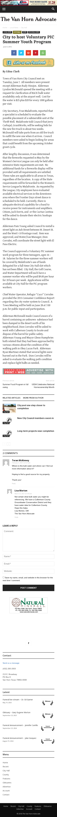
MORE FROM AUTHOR (33, 397)
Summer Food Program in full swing (15, 385)
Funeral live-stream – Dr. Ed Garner (18, 699)
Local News (14, 27)
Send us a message (11, 663)
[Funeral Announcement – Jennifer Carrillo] (47, 728)
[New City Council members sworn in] (9, 420)
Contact (6, 794)
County (6, 774)
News (25, 32)
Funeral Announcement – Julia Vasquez (19, 738)
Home (5, 27)
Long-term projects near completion (35, 431)
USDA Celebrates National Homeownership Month (43, 385)
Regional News (34, 32)
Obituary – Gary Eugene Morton (16, 712)
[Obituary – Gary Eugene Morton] (47, 715)
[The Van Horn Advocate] (28, 19)
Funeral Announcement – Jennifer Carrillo (20, 725)
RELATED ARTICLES (11, 397)
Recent (6, 766)
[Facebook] (28, 643)
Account (6, 790)
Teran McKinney (20, 460)
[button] (53, 9)
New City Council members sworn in (35, 418)
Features (6, 778)
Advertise (7, 786)
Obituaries (7, 782)
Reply (14, 483)
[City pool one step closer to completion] (9, 408)
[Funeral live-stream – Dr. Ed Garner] (47, 703)
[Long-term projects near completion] (9, 433)
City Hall (24, 27)
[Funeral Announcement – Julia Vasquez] (47, 741)
